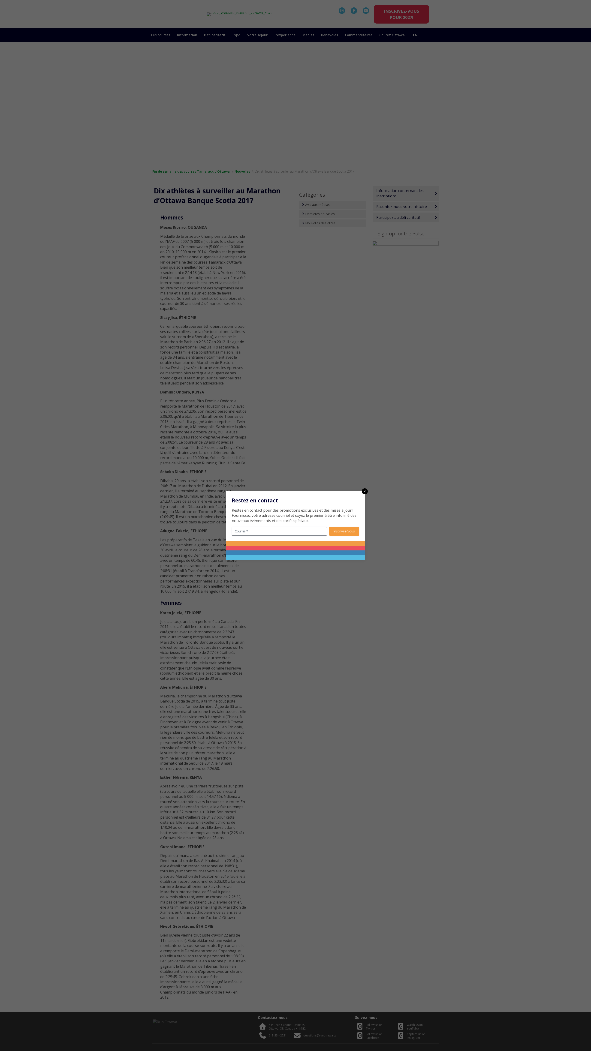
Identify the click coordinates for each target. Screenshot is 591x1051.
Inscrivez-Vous (344, 531)
